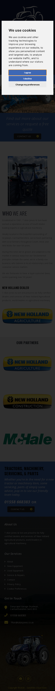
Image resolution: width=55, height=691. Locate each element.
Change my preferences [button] (28, 84)
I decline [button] (27, 78)
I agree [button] (27, 72)
